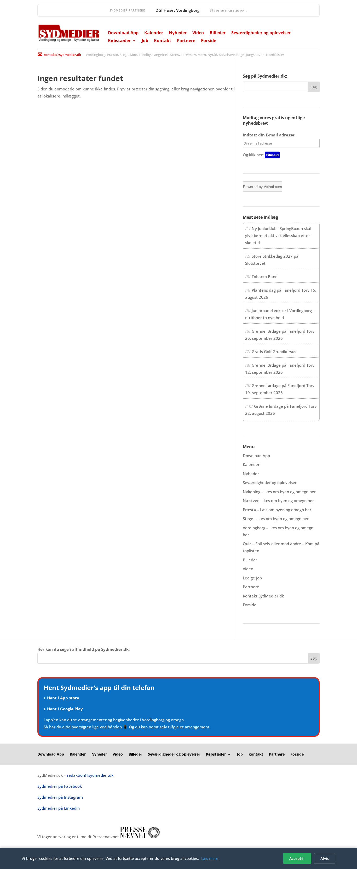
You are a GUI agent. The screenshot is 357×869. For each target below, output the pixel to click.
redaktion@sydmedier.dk (90, 775)
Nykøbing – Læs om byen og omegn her (279, 491)
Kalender (153, 33)
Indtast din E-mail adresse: (269, 134)
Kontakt (162, 41)
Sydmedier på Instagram (60, 797)
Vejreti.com (273, 187)
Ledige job (252, 577)
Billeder (218, 33)
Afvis (324, 858)
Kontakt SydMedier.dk (263, 595)
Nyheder (178, 33)
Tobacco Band (265, 276)
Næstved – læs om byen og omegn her (278, 500)
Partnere (186, 41)
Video (198, 33)
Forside (208, 41)
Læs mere (209, 858)
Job (145, 41)
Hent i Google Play (65, 708)
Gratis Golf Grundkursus (274, 351)
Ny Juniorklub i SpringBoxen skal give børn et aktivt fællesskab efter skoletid (278, 235)
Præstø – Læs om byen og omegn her (277, 509)
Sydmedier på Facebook (59, 786)
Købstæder (119, 41)
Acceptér (297, 858)
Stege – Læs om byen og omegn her (276, 518)
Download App (123, 33)
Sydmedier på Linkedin (58, 808)
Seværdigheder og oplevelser (261, 33)
